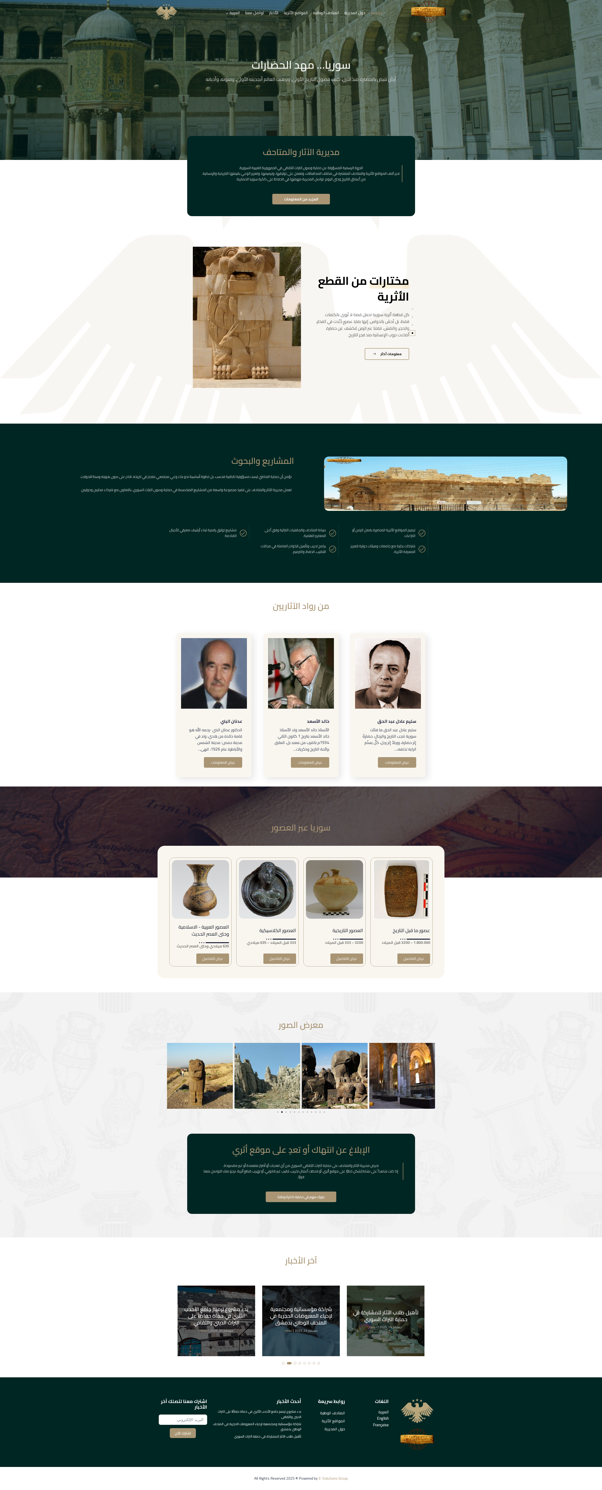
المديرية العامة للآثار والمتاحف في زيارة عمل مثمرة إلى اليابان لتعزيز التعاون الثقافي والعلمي (386, 1316)
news (204, 1327)
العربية (383, 1412)
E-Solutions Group (333, 1478)
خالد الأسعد (318, 721)
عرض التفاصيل (413, 958)
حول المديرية (354, 12)
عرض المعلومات (397, 762)
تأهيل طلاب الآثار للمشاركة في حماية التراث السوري (216, 1316)
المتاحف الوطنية (326, 12)
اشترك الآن (183, 1433)
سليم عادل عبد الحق (396, 721)
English (383, 1418)
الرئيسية (376, 12)
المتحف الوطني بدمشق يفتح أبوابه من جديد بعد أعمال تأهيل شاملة (301, 1316)
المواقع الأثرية (296, 12)
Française (381, 1425)
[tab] (412, 309)
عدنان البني (231, 721)
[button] (277, 1112)
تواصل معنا (254, 12)
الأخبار (273, 12)
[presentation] (8, 81)
